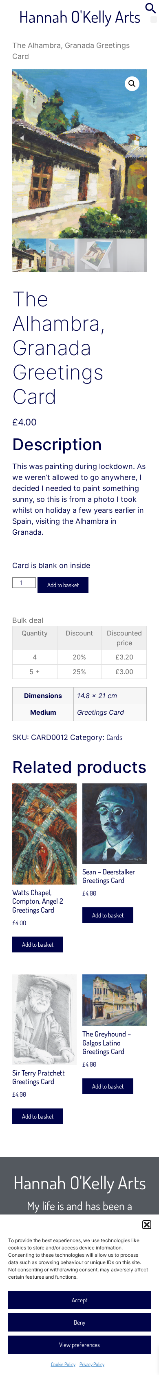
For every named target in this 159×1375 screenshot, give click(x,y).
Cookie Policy (63, 1364)
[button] (147, 1225)
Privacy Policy (92, 1364)
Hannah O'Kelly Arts (79, 16)
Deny (79, 1322)
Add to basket (63, 585)
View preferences (79, 1345)
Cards (114, 737)
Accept (79, 1300)
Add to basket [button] (37, 944)
